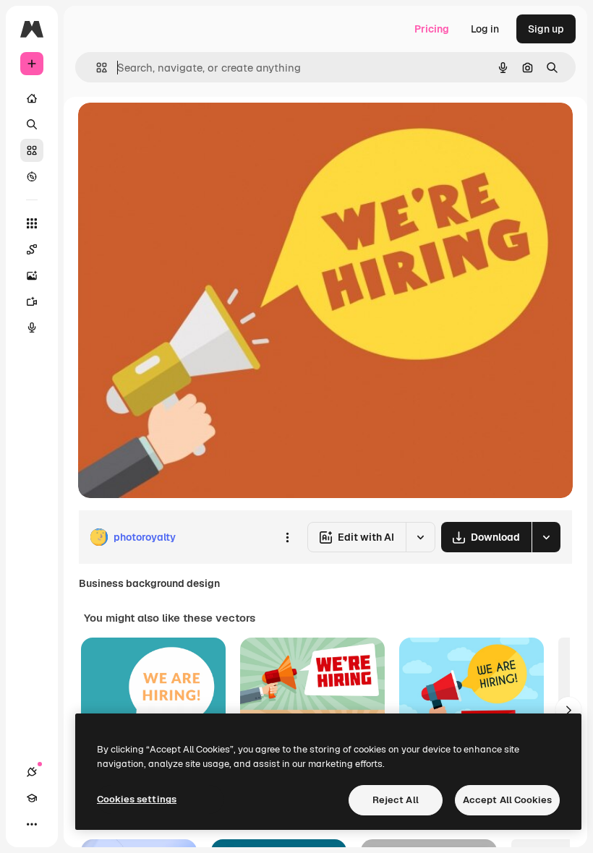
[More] (31, 824)
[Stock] (31, 150)
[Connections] (31, 772)
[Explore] (31, 176)
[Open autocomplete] (96, 67)
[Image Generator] (31, 275)
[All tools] (31, 223)
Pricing (431, 28)
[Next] (568, 710)
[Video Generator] (31, 301)
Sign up (546, 28)
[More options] (287, 537)
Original (170, 130)
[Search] (31, 124)
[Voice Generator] (31, 327)
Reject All (395, 800)
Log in (485, 28)
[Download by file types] (546, 537)
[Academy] (31, 798)
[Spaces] (31, 249)
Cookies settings (136, 799)
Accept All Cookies (507, 800)
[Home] (31, 98)
